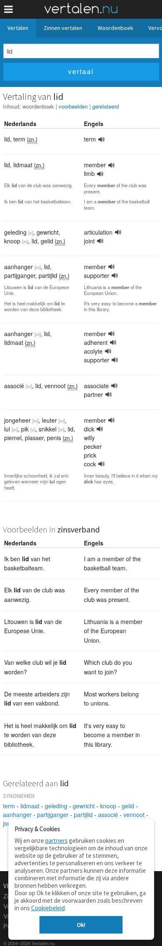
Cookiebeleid (48, 908)
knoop (108, 806)
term (9, 806)
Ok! (81, 925)
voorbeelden (73, 106)
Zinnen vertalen (63, 28)
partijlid (83, 814)
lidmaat (29, 806)
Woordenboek (115, 28)
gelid (128, 806)
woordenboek (38, 106)
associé (108, 814)
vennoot (134, 814)
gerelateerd (105, 106)
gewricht (84, 806)
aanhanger (17, 814)
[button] (8, 9)
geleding (56, 806)
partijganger (53, 814)
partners (56, 840)
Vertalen (17, 28)
